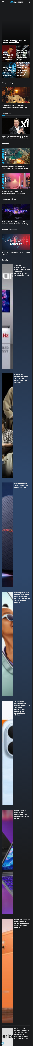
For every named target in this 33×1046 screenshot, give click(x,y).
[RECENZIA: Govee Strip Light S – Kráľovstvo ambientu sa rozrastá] (16, 181)
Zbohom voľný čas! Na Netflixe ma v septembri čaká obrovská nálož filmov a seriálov (15, 107)
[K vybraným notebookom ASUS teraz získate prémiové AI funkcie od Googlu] (7, 425)
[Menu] (3, 2)
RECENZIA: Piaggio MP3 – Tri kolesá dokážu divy (14, 42)
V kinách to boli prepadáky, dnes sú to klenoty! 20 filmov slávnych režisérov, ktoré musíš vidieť (8, 71)
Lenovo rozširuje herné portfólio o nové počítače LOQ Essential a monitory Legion (21, 814)
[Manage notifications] (2, 1043)
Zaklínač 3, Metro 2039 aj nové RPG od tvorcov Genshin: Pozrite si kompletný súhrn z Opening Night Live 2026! (15, 223)
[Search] (29, 2)
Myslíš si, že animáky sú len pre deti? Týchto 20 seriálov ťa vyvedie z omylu (8, 56)
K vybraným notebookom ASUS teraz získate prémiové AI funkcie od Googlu (21, 378)
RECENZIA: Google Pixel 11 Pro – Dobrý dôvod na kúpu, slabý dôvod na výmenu (22, 55)
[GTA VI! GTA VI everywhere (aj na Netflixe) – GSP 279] (16, 242)
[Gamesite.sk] (16, 2)
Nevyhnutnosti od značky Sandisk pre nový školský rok (21, 485)
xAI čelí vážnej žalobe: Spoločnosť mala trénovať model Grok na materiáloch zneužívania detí (15, 138)
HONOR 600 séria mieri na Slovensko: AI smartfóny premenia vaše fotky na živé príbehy (22, 923)
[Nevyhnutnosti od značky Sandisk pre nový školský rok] (7, 534)
